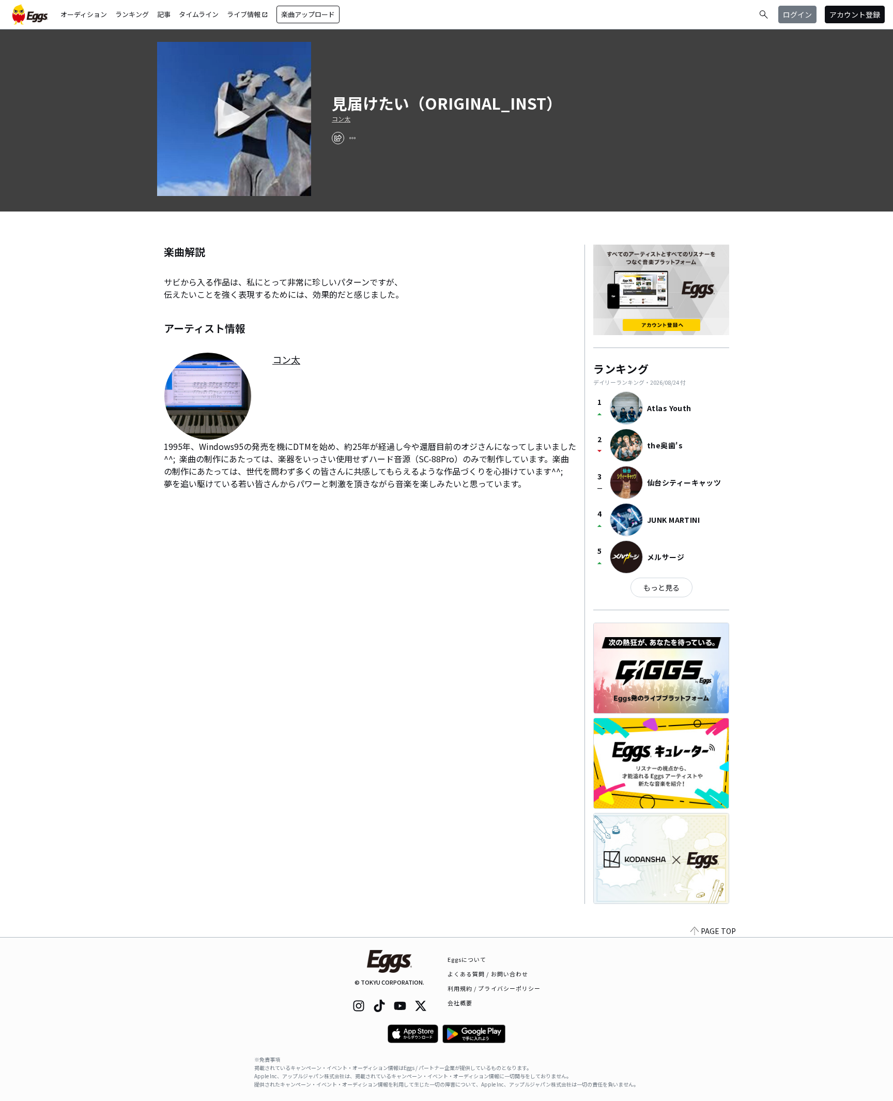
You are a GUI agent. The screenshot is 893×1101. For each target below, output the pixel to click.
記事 (164, 14)
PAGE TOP (718, 931)
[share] (338, 138)
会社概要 (460, 1003)
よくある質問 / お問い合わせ (488, 974)
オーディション (83, 14)
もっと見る (661, 587)
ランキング (132, 14)
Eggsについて (467, 959)
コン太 (341, 119)
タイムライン (199, 14)
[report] (352, 138)
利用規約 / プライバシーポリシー (494, 988)
